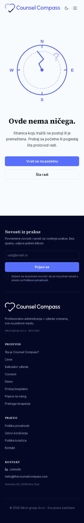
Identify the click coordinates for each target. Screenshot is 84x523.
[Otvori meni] (75, 8)
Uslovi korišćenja (16, 433)
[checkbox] (7, 276)
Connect (10, 374)
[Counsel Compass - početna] (33, 8)
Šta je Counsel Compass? (22, 352)
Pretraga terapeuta (17, 403)
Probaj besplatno (16, 389)
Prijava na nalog (15, 396)
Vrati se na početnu (42, 161)
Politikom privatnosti (35, 280)
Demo (9, 381)
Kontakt (10, 448)
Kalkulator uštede (16, 367)
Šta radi (42, 174)
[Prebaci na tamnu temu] (66, 8)
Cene (8, 359)
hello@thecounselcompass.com (26, 476)
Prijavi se (42, 267)
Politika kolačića (16, 440)
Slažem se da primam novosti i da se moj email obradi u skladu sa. (44, 278)
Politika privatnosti (17, 425)
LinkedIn (15, 469)
